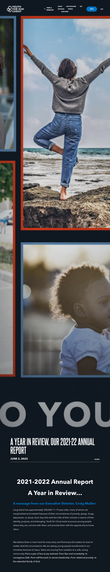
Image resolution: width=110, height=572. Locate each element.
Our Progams (71, 6)
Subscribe (64, 11)
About (60, 6)
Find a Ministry (50, 9)
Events (70, 9)
